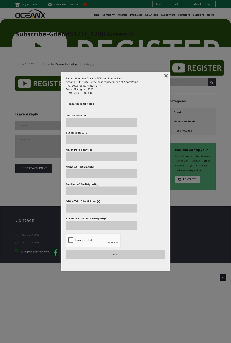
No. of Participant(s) (79, 149)
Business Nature (76, 132)
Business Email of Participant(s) (86, 218)
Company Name (76, 115)
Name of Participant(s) (80, 167)
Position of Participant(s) (82, 184)
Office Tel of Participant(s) (83, 201)
